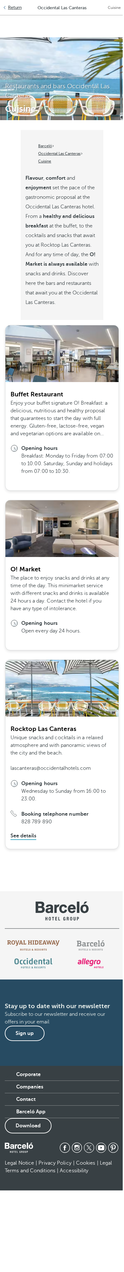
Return (15, 7)
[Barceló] (90, 945)
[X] (89, 1148)
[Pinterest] (113, 1148)
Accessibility (74, 1171)
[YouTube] (101, 1148)
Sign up (25, 1033)
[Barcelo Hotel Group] (19, 1148)
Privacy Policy (54, 1163)
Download (28, 1126)
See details (23, 836)
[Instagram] (77, 1148)
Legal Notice (19, 1163)
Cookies (85, 1163)
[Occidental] (33, 963)
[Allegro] (90, 963)
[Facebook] (65, 1148)
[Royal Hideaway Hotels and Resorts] (33, 945)
